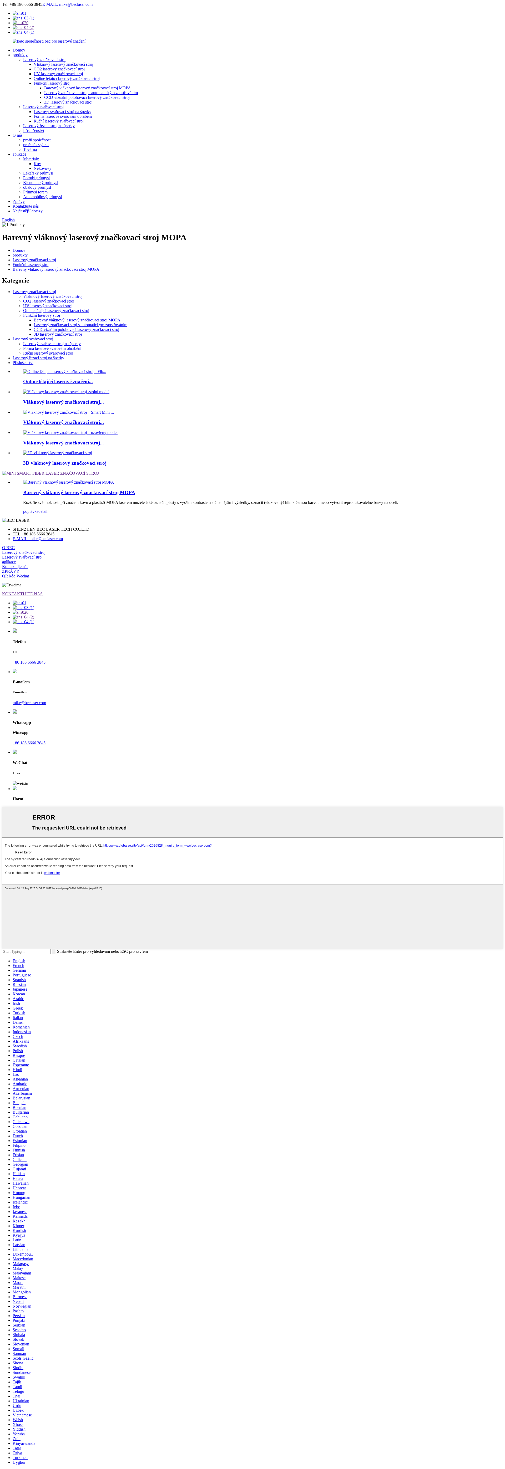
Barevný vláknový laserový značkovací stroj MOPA (87, 88)
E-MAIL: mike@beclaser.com (67, 4)
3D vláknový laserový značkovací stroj (65, 463)
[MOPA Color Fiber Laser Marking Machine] (68, 482)
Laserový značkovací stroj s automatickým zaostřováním (91, 92)
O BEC (8, 547)
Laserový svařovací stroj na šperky (62, 111)
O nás (17, 135)
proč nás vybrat (36, 144)
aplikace (19, 154)
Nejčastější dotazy (28, 211)
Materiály (31, 159)
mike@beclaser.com (29, 702)
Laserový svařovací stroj (43, 107)
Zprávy (19, 201)
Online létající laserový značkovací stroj (67, 78)
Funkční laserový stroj (52, 83)
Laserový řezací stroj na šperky (49, 126)
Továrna (30, 149)
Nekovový (42, 168)
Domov (19, 50)
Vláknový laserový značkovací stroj (63, 64)
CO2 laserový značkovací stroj (59, 69)
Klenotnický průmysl (40, 182)
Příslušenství (33, 130)
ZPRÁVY (10, 571)
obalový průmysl (37, 187)
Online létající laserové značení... (58, 381)
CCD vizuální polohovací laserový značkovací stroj (87, 97)
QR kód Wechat (15, 576)
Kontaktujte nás (26, 206)
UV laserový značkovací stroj (58, 73)
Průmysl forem (35, 192)
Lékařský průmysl (38, 173)
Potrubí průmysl (36, 178)
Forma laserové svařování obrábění (63, 116)
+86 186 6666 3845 (29, 662)
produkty (20, 55)
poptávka (30, 511)
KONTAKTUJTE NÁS (22, 594)
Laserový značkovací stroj (45, 59)
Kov (37, 163)
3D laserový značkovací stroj (68, 102)
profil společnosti (37, 140)
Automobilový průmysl (42, 196)
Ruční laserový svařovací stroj (59, 121)
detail (42, 511)
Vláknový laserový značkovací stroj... (63, 402)
